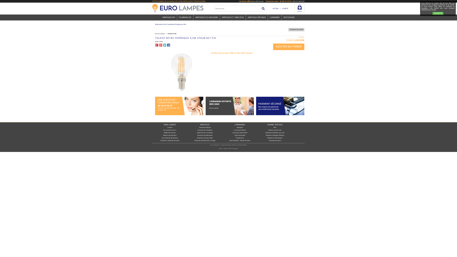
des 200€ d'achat (251, 1)
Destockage (289, 17)
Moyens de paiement (169, 135)
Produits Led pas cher (275, 130)
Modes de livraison (170, 133)
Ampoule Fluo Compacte (205, 133)
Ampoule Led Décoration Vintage (204, 140)
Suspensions (240, 138)
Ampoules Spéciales (257, 17)
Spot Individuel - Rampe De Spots (239, 140)
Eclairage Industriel (275, 140)
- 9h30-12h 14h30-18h (285, 1)
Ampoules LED (168, 17)
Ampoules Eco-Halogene (206, 17)
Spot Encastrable (240, 135)
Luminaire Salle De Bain (239, 133)
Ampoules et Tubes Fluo (233, 17)
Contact (169, 127)
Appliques (240, 127)
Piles (274, 127)
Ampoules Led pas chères (205, 138)
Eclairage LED (185, 17)
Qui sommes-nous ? (169, 130)
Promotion (172, 34)
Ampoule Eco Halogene (205, 130)
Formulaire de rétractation (170, 138)
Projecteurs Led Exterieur (275, 138)
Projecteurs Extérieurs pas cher (275, 133)
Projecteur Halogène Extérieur (275, 135)
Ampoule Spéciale (205, 127)
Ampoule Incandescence (205, 135)
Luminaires (275, 17)
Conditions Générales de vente (169, 140)
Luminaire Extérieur (240, 130)
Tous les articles (160, 34)
